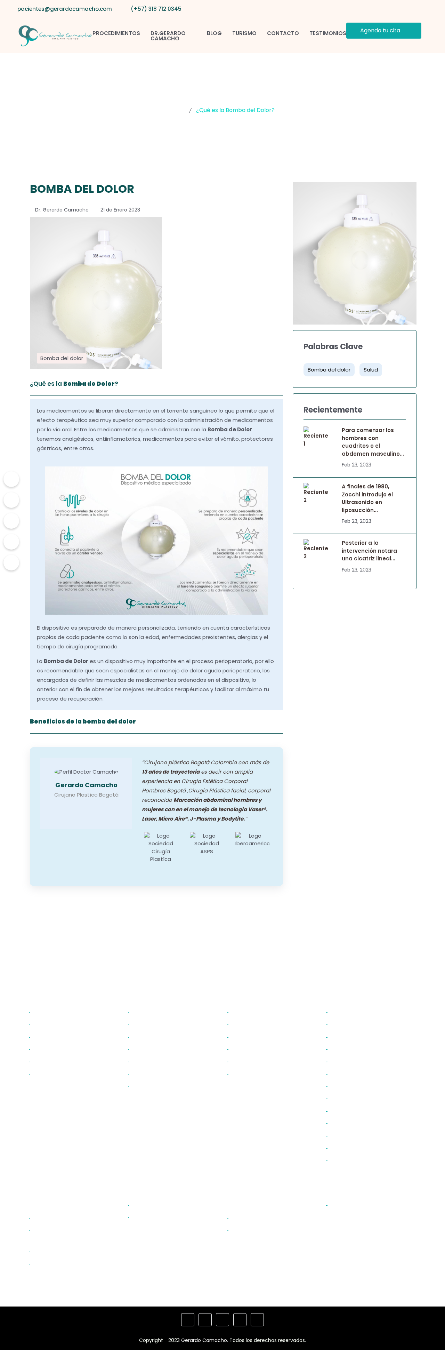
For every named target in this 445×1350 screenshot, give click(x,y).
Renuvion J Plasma (159, 1086)
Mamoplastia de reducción (370, 1147)
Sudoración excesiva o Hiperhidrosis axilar (64, 1234)
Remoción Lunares (60, 1217)
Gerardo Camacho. (204, 1340)
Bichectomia (51, 1049)
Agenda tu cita (381, 30)
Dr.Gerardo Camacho (168, 36)
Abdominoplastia (355, 1024)
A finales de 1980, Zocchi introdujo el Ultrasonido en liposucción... (367, 498)
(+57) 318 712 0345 (156, 9)
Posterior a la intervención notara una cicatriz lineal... (369, 550)
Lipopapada (50, 1073)
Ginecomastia (153, 1061)
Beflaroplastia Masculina (69, 1012)
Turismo (244, 33)
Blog (214, 33)
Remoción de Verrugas (264, 1217)
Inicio (177, 110)
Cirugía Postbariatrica (65, 1263)
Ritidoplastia (51, 1036)
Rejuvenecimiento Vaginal (170, 1217)
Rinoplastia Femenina (262, 1049)
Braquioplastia (153, 1049)
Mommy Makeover (357, 1012)
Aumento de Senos (358, 1036)
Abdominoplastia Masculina (173, 1024)
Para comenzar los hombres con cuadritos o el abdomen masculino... (373, 441)
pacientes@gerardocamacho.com (64, 9)
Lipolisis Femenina (356, 1098)
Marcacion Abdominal (164, 1036)
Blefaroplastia (251, 1024)
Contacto (283, 33)
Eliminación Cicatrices (65, 1251)
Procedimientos (116, 34)
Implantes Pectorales (163, 1012)
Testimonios (327, 33)
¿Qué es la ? (74, 384)
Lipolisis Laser (349, 1111)
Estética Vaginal (155, 1204)
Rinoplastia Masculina (65, 1061)
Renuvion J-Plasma (359, 1160)
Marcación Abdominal (363, 1135)
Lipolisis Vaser (350, 1123)
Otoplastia (48, 1024)
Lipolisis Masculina (158, 1073)
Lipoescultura (350, 1073)
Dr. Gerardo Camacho (61, 209)
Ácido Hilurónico (254, 1230)
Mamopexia (347, 1049)
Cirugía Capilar (352, 1204)
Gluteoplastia (350, 1086)
